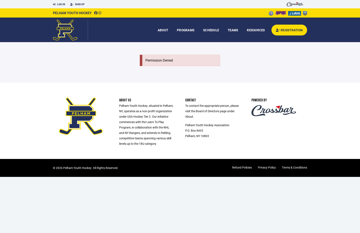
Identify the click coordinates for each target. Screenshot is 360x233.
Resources (256, 30)
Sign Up (79, 4)
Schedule (211, 30)
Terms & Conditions (294, 167)
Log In (60, 4)
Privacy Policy (267, 167)
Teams (233, 30)
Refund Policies (242, 167)
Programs (185, 30)
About (163, 30)
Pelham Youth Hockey (72, 13)
